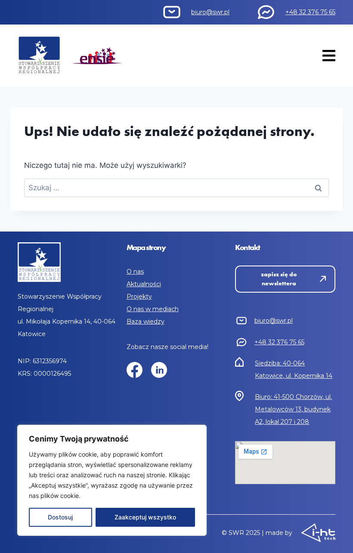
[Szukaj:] (176, 187)
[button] (328, 55)
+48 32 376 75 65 (310, 12)
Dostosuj (60, 517)
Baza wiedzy (145, 321)
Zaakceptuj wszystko (145, 517)
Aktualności (144, 284)
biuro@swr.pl (210, 12)
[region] (112, 480)
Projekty (139, 296)
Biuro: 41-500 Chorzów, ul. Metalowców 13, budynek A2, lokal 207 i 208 (293, 409)
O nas (135, 271)
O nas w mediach (153, 309)
